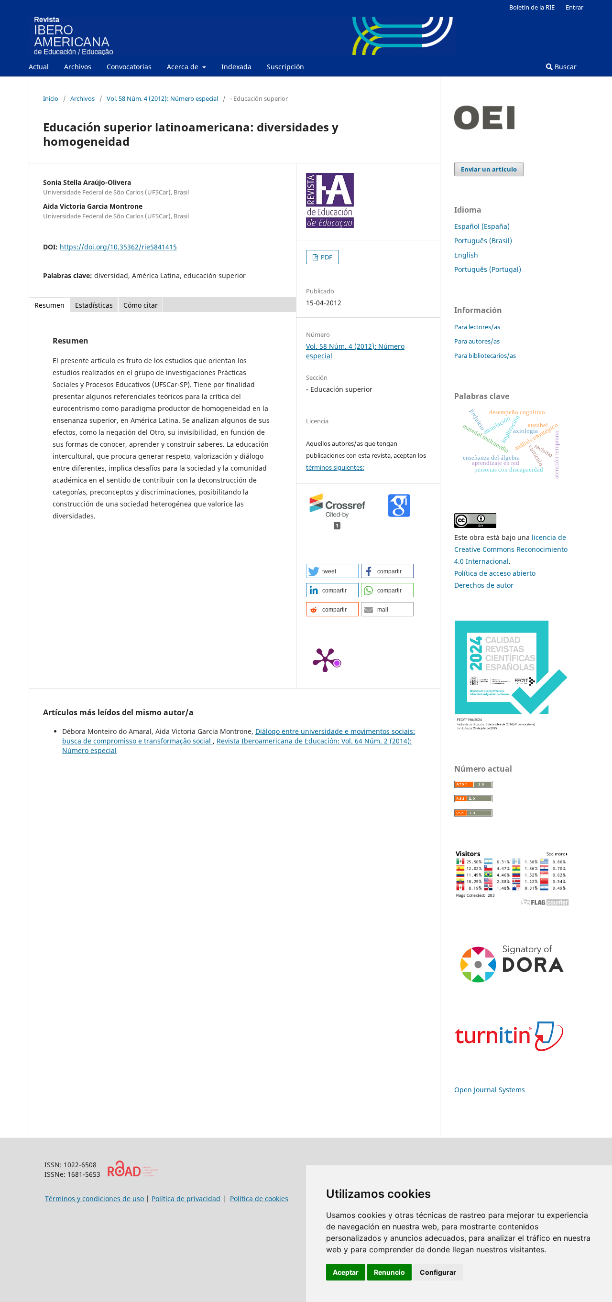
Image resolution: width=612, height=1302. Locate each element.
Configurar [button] (438, 1272)
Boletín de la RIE (532, 7)
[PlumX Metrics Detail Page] (325, 659)
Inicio (50, 98)
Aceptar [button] (346, 1272)
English (466, 254)
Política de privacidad (186, 1198)
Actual (39, 66)
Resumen (49, 305)
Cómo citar (140, 305)
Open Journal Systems (489, 1089)
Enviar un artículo (489, 169)
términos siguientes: (335, 467)
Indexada (236, 66)
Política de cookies (259, 1198)
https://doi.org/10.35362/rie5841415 (118, 246)
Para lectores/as (477, 327)
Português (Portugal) (487, 269)
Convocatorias (129, 66)
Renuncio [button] (389, 1272)
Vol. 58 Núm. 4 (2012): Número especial (162, 98)
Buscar (565, 66)
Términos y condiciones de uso (94, 1198)
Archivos (77, 66)
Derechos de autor (484, 585)
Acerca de (183, 66)
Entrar (574, 7)
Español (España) (482, 226)
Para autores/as (477, 341)
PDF (325, 257)
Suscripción (285, 66)
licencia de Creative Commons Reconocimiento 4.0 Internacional (511, 549)
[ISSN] (132, 1174)
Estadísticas (94, 305)
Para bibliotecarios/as (485, 355)
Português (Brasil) (483, 240)
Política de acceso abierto (495, 573)
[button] (332, 571)
